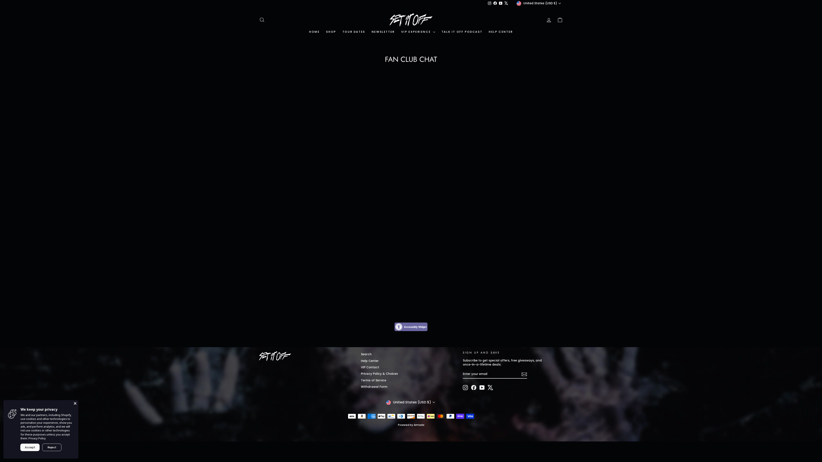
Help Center (501, 32)
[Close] (75, 403)
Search (366, 354)
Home (314, 32)
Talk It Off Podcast (462, 32)
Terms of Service (373, 380)
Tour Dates (353, 32)
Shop (331, 32)
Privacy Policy (37, 438)
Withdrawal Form (374, 387)
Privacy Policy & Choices (379, 374)
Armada (419, 425)
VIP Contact (370, 367)
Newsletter (383, 32)
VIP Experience (416, 32)
